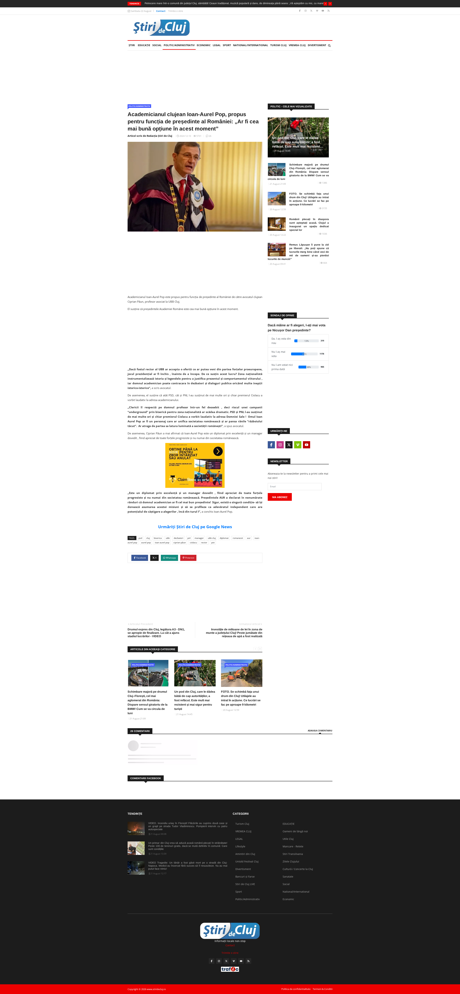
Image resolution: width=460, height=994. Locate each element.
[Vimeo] (317, 11)
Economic (204, 45)
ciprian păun (179, 542)
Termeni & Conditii (322, 989)
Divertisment (317, 45)
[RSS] (328, 11)
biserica (158, 538)
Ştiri (132, 45)
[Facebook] (300, 11)
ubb (168, 538)
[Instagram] (305, 11)
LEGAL (217, 45)
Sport (227, 45)
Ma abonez (279, 497)
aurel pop (146, 542)
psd (140, 538)
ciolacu (193, 542)
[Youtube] (323, 11)
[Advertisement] (267, 27)
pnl (188, 538)
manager (199, 538)
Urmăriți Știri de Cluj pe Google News (195, 526)
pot (213, 542)
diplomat (224, 538)
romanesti (238, 538)
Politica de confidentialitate (295, 989)
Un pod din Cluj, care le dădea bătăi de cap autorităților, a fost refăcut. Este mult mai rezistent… (297, 142)
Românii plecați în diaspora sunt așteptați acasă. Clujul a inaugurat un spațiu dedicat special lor (309, 224)
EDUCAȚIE (144, 45)
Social (157, 45)
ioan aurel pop (162, 542)
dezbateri (178, 538)
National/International (250, 45)
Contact (160, 11)
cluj (148, 538)
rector (204, 542)
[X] (311, 11)
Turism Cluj (278, 45)
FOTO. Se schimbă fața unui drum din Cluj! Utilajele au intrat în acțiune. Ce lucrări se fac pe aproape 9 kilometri (309, 199)
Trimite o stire (175, 11)
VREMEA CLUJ (297, 45)
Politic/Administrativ (179, 45)
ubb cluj (212, 538)
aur (248, 538)
